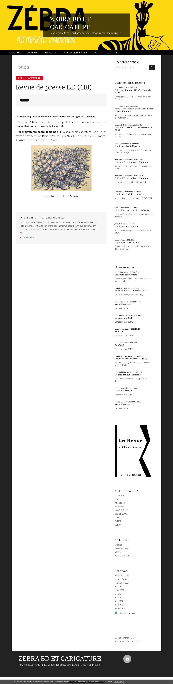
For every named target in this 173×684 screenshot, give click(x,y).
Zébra (118, 90)
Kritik (97, 53)
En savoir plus (119, 682)
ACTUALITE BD (58, 218)
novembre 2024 (121, 575)
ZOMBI (118, 499)
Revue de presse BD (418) (54, 87)
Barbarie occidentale (126, 275)
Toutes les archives (127, 613)
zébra (39, 222)
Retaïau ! (119, 345)
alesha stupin (32, 229)
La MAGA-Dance (123, 391)
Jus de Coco (132, 226)
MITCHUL (118, 552)
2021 (56, 226)
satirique (78, 226)
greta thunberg (52, 229)
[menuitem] (16, 52)
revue (86, 222)
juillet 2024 (119, 590)
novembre (48, 226)
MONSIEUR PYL (121, 510)
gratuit (46, 222)
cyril (117, 127)
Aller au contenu (9, 2)
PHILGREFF (119, 506)
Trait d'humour (134, 146)
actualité (38, 226)
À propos (31, 53)
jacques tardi (73, 229)
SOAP (117, 517)
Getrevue (90, 116)
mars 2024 (119, 605)
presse (93, 222)
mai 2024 (119, 597)
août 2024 (119, 586)
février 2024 (120, 608)
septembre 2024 (122, 583)
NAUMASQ (119, 495)
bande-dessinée (65, 222)
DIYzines (118, 545)
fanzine (54, 222)
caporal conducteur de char (129, 109)
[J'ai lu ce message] (170, 682)
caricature (78, 222)
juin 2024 (118, 594)
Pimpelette (120, 210)
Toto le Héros (121, 162)
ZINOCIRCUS (120, 503)
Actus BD (113, 53)
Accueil (15, 53)
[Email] (127, 659)
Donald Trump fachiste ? (128, 375)
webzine (29, 222)
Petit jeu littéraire (135, 194)
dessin (71, 226)
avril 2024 (119, 601)
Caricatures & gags (74, 53)
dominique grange (89, 229)
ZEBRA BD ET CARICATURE (59, 658)
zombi (63, 229)
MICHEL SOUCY (121, 514)
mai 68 (22, 233)
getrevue (62, 226)
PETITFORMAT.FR (122, 555)
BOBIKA (118, 525)
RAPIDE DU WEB (121, 548)
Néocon (119, 331)
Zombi (118, 146)
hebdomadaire (26, 226)
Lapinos (119, 242)
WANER (118, 521)
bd (35, 222)
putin (42, 229)
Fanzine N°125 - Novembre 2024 (132, 290)
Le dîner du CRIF (124, 318)
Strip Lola (49, 53)
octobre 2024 (121, 579)
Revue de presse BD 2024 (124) (131, 359)
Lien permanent (31, 218)
